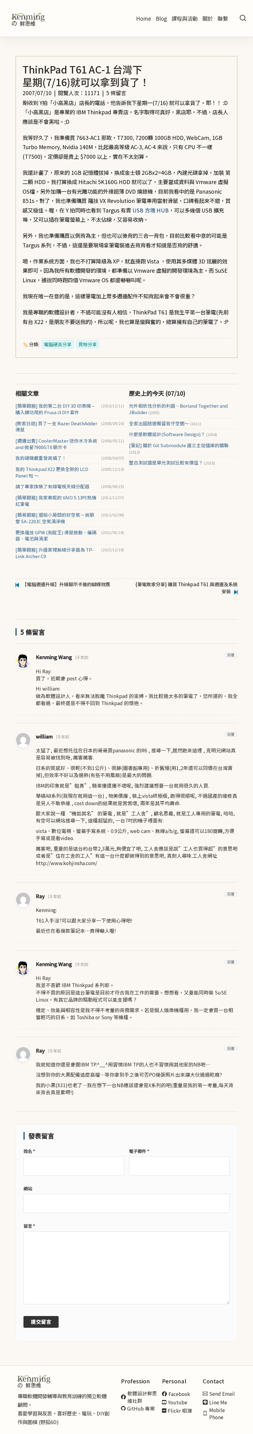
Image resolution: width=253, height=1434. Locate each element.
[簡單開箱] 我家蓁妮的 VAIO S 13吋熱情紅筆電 (55, 500)
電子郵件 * (139, 1151)
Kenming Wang (54, 657)
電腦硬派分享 (58, 344)
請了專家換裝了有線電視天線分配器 (52, 486)
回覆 (231, 655)
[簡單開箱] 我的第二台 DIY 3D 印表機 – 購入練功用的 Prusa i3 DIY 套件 (54, 409)
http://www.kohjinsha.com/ (66, 863)
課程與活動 (185, 18)
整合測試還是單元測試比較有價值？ (172, 463)
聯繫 (223, 18)
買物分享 (87, 344)
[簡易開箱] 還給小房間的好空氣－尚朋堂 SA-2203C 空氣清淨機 (54, 518)
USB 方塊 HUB (150, 210)
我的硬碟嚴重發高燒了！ (40, 458)
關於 (207, 18)
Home (143, 18)
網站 (27, 1188)
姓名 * (29, 1151)
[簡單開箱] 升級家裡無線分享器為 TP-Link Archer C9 (54, 553)
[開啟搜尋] (243, 18)
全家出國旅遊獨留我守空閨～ (165, 423)
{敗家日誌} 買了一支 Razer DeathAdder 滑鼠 (56, 426)
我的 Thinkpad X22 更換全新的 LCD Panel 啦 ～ (51, 472)
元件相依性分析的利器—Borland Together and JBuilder (178, 409)
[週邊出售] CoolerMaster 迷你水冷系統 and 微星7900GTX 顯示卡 (56, 444)
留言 (29, 1226)
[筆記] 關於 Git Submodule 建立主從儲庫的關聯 (179, 448)
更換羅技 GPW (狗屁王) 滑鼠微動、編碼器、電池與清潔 (56, 535)
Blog (161, 18)
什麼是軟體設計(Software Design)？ (173, 434)
